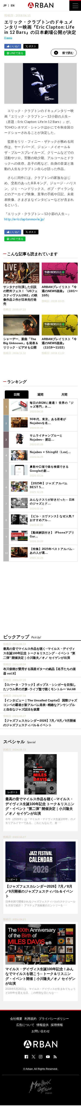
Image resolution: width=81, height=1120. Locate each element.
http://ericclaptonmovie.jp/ (24, 219)
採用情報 (57, 1025)
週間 (40, 394)
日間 (17, 394)
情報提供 (43, 1025)
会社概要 (16, 1018)
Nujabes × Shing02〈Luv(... (50, 452)
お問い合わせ (41, 1031)
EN (12, 5)
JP (4, 5)
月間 (64, 394)
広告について (25, 1025)
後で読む (67, 52)
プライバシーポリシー (54, 1018)
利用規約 (30, 1018)
